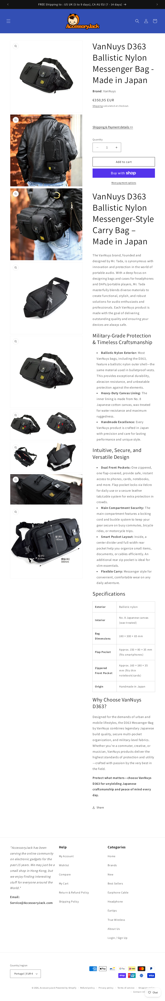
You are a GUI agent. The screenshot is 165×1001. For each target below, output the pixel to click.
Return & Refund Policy (74, 892)
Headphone (115, 901)
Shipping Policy (69, 901)
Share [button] (100, 807)
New (110, 874)
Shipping (98, 105)
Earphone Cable (118, 892)
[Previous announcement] (7, 4)
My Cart (64, 883)
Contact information (144, 991)
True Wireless (116, 920)
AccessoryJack (47, 987)
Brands (112, 865)
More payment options (123, 182)
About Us (114, 929)
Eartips (112, 910)
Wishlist (64, 865)
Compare (65, 874)
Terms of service (126, 987)
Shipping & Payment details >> (113, 127)
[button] (8, 21)
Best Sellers (115, 883)
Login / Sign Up (117, 938)
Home (111, 856)
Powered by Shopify (66, 987)
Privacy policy (106, 987)
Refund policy (87, 987)
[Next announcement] (157, 4)
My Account (66, 856)
